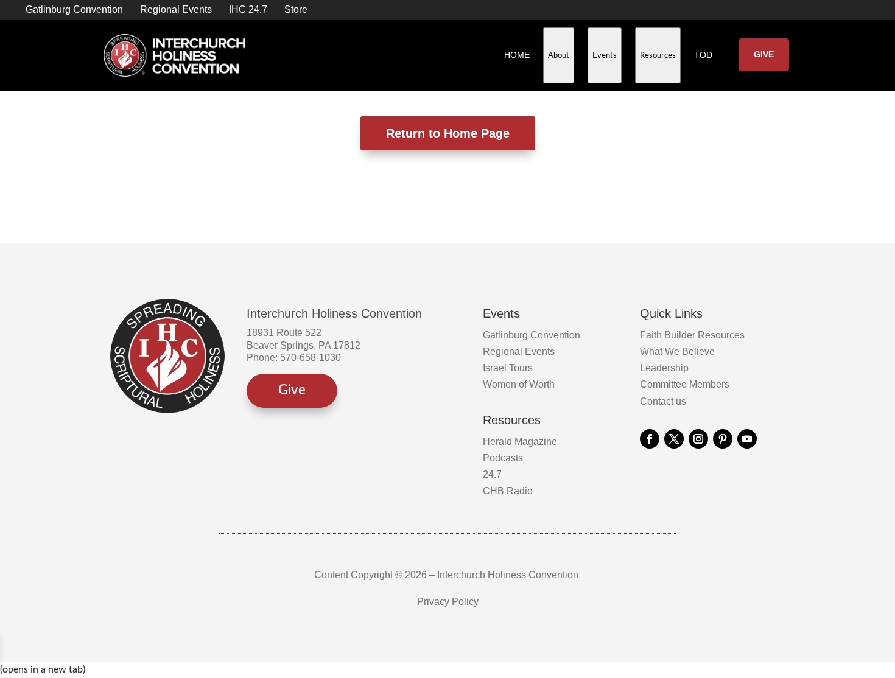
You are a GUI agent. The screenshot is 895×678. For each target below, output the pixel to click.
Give (764, 54)
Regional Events (176, 9)
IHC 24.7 (248, 9)
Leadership (664, 368)
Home (517, 55)
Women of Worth (519, 384)
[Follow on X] (674, 439)
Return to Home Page (448, 133)
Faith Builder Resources (692, 335)
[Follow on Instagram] (698, 439)
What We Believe (677, 351)
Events (607, 65)
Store (295, 9)
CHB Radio (508, 491)
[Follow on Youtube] (747, 439)
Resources (660, 65)
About (561, 65)
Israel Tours (508, 368)
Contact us (663, 401)
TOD (703, 55)
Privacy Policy (448, 601)
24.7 (492, 474)
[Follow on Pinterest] (722, 439)
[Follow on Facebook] (649, 439)
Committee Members (684, 384)
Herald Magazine (520, 441)
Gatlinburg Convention (74, 9)
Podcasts (503, 458)
